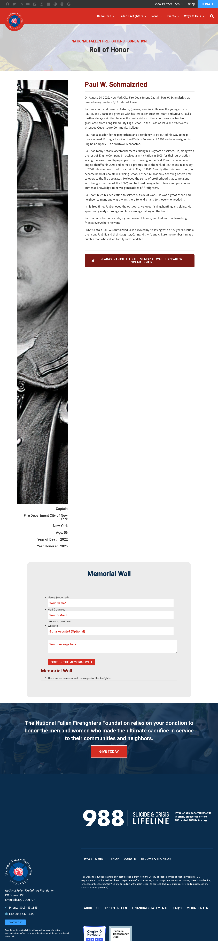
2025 (64, 546)
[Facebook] (7, 4)
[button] (211, 16)
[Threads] (62, 4)
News (155, 16)
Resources (104, 16)
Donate (208, 4)
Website (53, 625)
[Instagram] (41, 4)
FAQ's (177, 908)
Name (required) (58, 597)
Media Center (197, 908)
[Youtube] (28, 4)
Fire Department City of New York (46, 517)
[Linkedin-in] (21, 4)
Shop (191, 4)
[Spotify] (68, 4)
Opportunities (115, 908)
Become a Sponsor (156, 859)
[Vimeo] (34, 4)
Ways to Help (192, 16)
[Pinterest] (55, 4)
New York (60, 526)
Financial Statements (150, 908)
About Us (91, 908)
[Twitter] (14, 4)
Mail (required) (57, 609)
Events (171, 16)
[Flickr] (48, 4)
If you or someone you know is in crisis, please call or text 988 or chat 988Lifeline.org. (193, 817)
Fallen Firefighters (131, 16)
